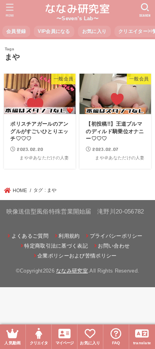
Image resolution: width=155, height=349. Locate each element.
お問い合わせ (114, 246)
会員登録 (16, 31)
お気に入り (94, 31)
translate (142, 343)
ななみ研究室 (77, 8)
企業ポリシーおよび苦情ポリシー (77, 256)
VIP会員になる (54, 31)
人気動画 (12, 343)
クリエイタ (39, 343)
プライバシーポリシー (116, 236)
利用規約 (68, 236)
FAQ (116, 343)
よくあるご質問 (30, 236)
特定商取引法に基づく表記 (56, 246)
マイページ (65, 343)
